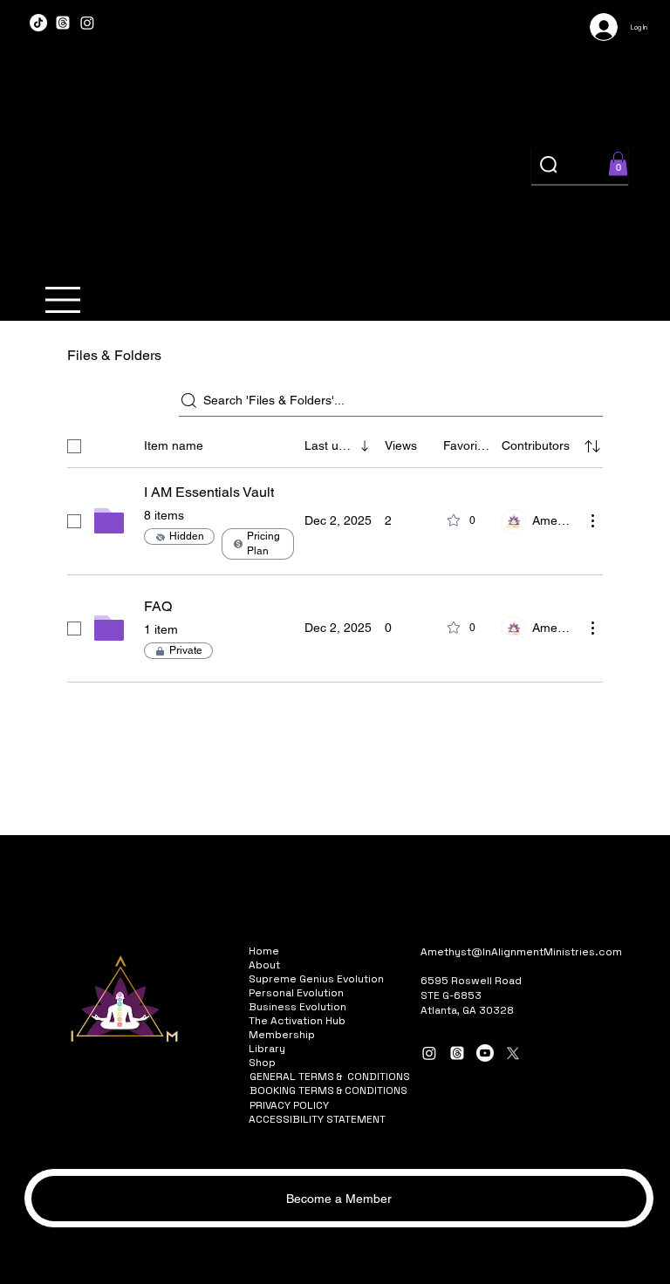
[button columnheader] (592, 446)
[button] (618, 163)
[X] (513, 1053)
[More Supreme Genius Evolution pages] (393, 979)
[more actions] (592, 520)
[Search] (549, 165)
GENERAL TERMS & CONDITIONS (330, 1077)
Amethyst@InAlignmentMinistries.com (521, 952)
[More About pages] (289, 965)
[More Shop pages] (285, 1062)
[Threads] (63, 22)
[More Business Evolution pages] (356, 1006)
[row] (335, 442)
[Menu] (63, 299)
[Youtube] (485, 1053)
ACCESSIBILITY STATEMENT (317, 1119)
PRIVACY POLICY (289, 1105)
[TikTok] (38, 22)
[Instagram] (87, 22)
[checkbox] (74, 446)
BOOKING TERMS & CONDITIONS (328, 1090)
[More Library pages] (295, 1048)
